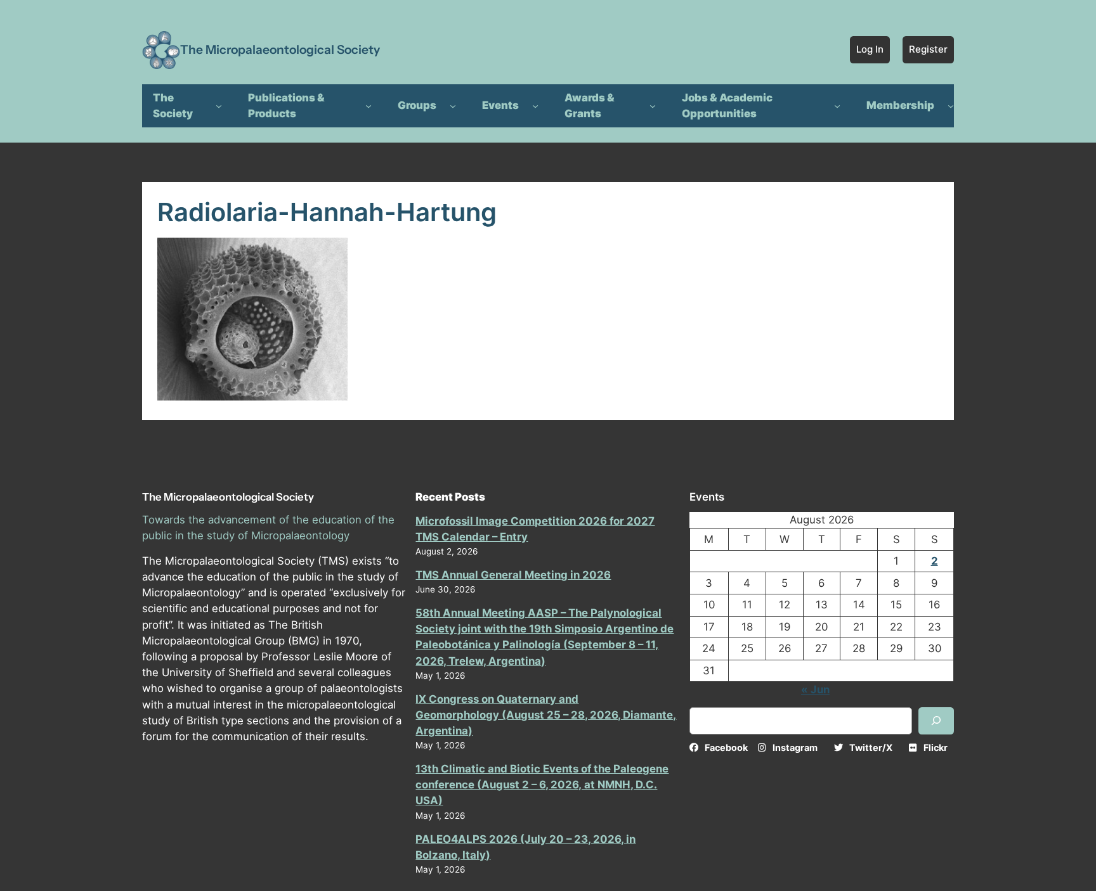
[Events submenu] (535, 106)
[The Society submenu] (219, 106)
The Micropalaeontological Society (280, 49)
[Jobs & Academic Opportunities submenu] (837, 106)
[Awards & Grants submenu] (652, 106)
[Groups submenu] (453, 106)
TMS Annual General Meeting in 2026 (513, 574)
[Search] (936, 720)
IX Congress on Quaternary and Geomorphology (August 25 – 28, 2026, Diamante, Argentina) (545, 715)
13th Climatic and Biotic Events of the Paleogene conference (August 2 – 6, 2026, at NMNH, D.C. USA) (542, 784)
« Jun (815, 689)
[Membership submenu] (951, 106)
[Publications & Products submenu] (368, 106)
